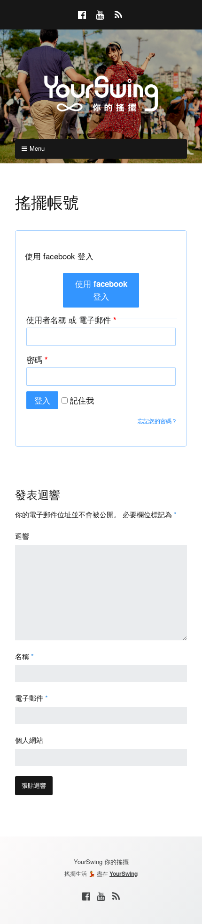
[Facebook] (86, 895)
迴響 (22, 536)
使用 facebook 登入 (101, 290)
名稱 (24, 656)
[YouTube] (101, 895)
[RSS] (116, 895)
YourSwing (123, 873)
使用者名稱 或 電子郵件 (71, 319)
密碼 (37, 359)
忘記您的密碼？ (157, 421)
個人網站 (29, 740)
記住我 (81, 400)
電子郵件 (31, 698)
